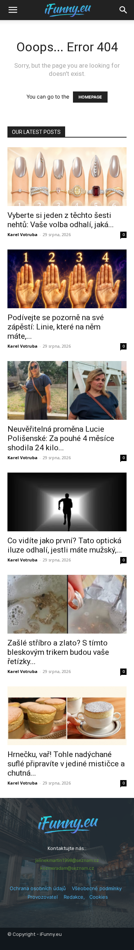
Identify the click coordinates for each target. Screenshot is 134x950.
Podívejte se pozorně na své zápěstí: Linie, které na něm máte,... (55, 327)
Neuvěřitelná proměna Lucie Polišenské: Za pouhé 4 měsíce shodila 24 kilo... (60, 438)
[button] (123, 10)
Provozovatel (43, 897)
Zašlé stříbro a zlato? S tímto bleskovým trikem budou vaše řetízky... (58, 652)
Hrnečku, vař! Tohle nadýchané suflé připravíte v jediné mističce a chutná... (66, 763)
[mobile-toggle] (13, 10)
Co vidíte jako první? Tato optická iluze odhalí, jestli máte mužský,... (64, 545)
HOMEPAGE (90, 97)
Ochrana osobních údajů (38, 888)
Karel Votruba (22, 234)
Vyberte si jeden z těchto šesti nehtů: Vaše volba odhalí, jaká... (60, 220)
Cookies (98, 897)
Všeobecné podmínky (97, 888)
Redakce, (76, 897)
